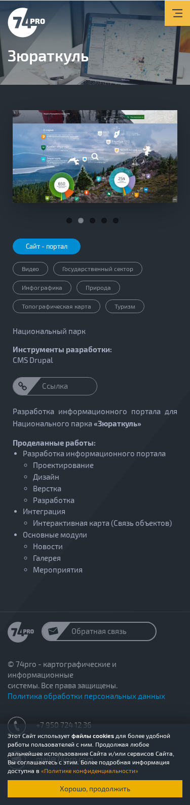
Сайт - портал (46, 246)
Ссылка (55, 385)
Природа (98, 287)
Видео (30, 268)
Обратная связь (99, 630)
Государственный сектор (97, 268)
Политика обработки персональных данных (86, 695)
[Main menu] (177, 13)
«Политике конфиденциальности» (89, 770)
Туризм (125, 306)
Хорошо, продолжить (95, 788)
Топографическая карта (56, 306)
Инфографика (42, 287)
